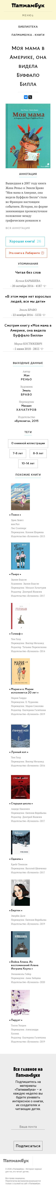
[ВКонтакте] (26, 97)
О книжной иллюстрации (28, 443)
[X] (30, 97)
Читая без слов (28, 273)
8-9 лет (38, 453)
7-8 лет (18, 453)
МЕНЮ (27, 15)
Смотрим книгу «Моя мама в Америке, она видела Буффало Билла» (28, 330)
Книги (39, 35)
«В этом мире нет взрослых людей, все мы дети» (28, 299)
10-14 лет (28, 463)
